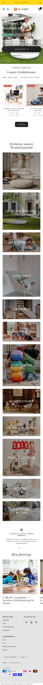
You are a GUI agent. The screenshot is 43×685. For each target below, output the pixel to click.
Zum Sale (21, 124)
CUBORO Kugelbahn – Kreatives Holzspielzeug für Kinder (18, 600)
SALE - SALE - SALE (10, 77)
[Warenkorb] (39, 9)
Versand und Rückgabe (9, 646)
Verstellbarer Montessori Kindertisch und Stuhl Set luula (13, 109)
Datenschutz (6, 630)
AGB (4, 623)
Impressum (6, 620)
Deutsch (23, 657)
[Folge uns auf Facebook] (26, 622)
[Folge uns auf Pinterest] (36, 622)
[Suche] (8, 9)
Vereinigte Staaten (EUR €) (10, 657)
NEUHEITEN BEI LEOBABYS (30, 77)
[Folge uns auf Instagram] (31, 622)
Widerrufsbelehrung (8, 627)
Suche (4, 639)
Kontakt (5, 650)
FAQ (4, 643)
